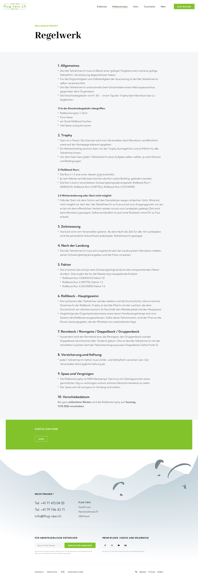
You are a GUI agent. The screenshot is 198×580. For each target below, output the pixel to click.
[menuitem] (102, 6)
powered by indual (75, 572)
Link (99, 174)
